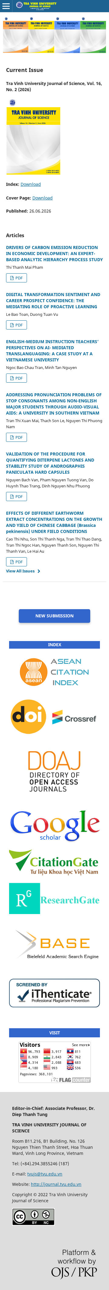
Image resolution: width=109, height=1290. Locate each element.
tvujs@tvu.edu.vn (44, 1174)
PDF (19, 278)
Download (31, 184)
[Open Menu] (6, 6)
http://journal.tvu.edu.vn (56, 1184)
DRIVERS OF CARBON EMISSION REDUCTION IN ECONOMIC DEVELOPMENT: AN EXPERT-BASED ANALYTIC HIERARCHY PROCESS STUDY (54, 253)
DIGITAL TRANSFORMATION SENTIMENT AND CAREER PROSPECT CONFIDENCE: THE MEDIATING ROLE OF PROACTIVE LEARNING (53, 300)
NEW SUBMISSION (54, 616)
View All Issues (20, 571)
